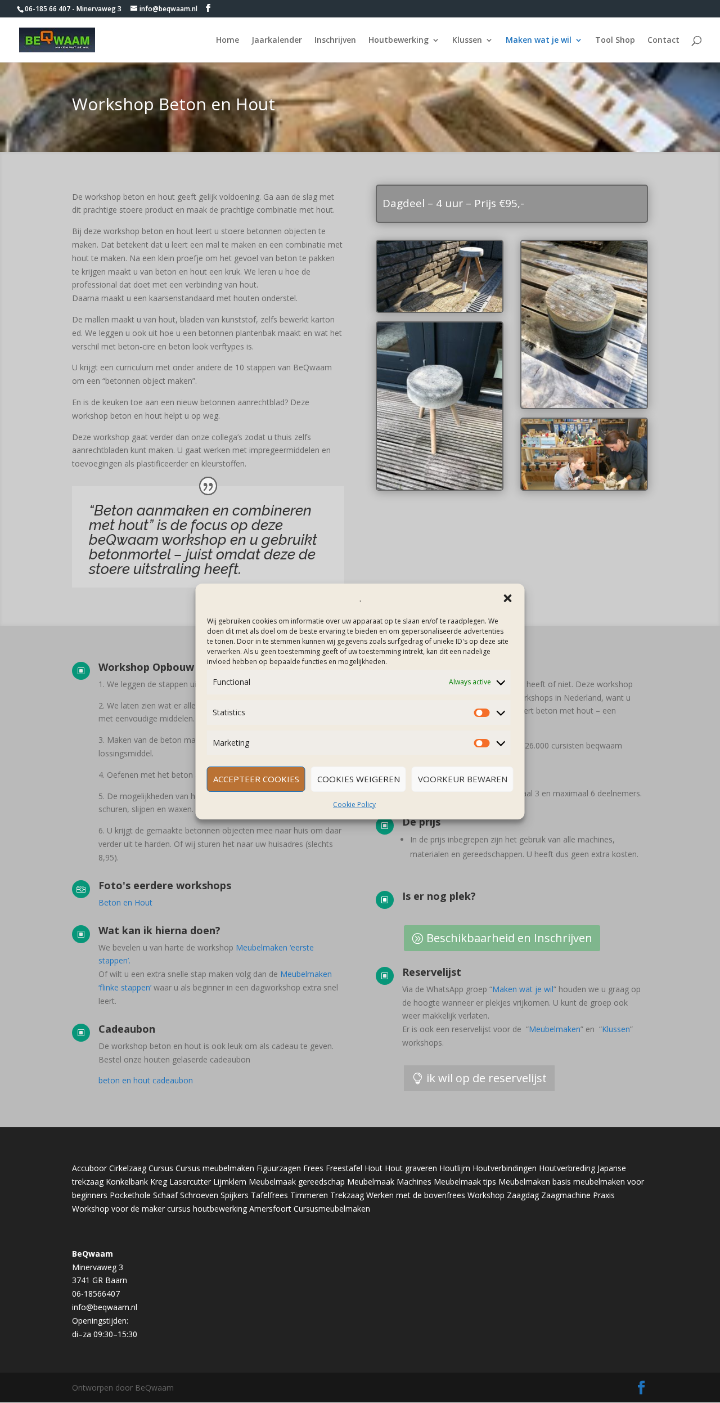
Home (227, 40)
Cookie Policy (354, 804)
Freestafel (344, 1168)
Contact (663, 40)
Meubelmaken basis (534, 1181)
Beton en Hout (125, 902)
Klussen (467, 40)
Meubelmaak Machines (389, 1181)
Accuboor (89, 1168)
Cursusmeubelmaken (332, 1208)
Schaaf (165, 1195)
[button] (508, 598)
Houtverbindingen (504, 1168)
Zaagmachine (566, 1195)
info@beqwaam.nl (104, 1307)
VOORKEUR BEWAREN (462, 779)
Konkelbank (127, 1181)
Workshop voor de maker (118, 1208)
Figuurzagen (278, 1168)
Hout (373, 1168)
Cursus (160, 1168)
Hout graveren (411, 1168)
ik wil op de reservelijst (486, 1078)
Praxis (604, 1195)
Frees (313, 1168)
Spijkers (234, 1195)
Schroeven (199, 1195)
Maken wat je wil (539, 40)
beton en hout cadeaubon (145, 1080)
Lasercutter (190, 1181)
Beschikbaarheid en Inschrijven (509, 937)
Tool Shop (615, 40)
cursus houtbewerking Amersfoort (229, 1208)
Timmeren (309, 1195)
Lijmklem (229, 1181)
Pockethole (130, 1195)
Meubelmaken (554, 1029)
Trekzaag (347, 1195)
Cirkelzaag (127, 1168)
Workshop (486, 1195)
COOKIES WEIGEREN (358, 779)
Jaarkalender (276, 40)
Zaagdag (523, 1195)
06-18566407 (96, 1293)
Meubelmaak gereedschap (297, 1181)
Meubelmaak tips (465, 1181)
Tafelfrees (269, 1195)
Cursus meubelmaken (215, 1168)
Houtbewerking (398, 40)
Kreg (158, 1181)
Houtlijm (454, 1168)
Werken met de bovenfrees (415, 1195)
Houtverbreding (567, 1168)
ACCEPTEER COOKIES (256, 779)
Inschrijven (335, 40)
